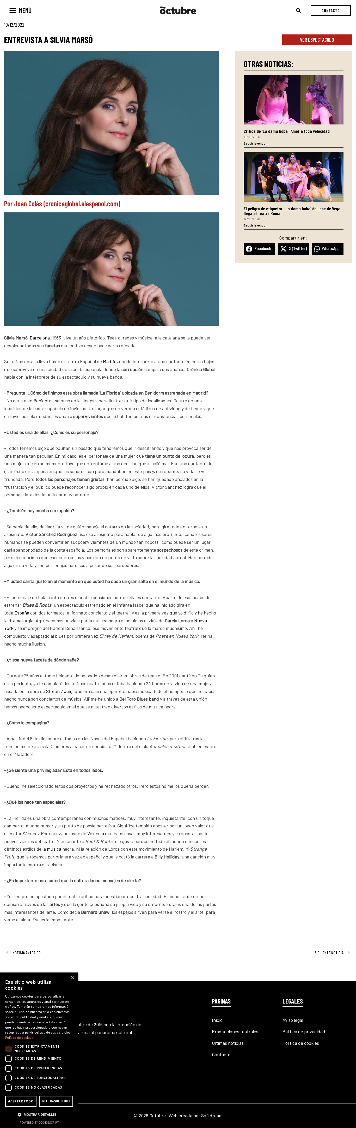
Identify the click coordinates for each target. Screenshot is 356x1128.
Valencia (95, 833)
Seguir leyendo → (256, 143)
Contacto (221, 1054)
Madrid (110, 361)
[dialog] (39, 1050)
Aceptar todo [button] (21, 1101)
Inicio (217, 1020)
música (54, 849)
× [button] (72, 978)
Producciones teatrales (235, 1031)
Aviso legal (293, 1020)
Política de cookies (301, 1043)
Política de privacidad (304, 1031)
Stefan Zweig (59, 691)
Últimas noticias (228, 1043)
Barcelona (40, 338)
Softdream (212, 1115)
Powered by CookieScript (39, 1122)
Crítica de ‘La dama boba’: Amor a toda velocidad (287, 131)
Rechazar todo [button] (56, 1101)
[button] (298, 10)
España (21, 613)
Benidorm (43, 400)
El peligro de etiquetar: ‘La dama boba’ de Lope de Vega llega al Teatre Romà (292, 211)
